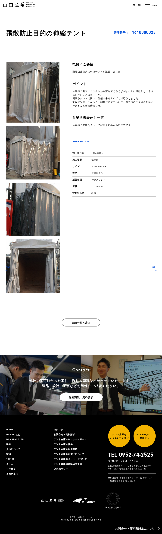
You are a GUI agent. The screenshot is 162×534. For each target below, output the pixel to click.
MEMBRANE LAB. (15, 439)
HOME (9, 429)
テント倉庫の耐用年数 (66, 449)
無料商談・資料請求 (81, 397)
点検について (13, 449)
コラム (9, 464)
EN (139, 5)
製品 (8, 444)
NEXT (154, 267)
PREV (8, 267)
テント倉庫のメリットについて (70, 459)
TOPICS (10, 459)
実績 (8, 454)
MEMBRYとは (13, 434)
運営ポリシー (61, 469)
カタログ (58, 429)
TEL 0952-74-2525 (130, 454)
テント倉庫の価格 (63, 444)
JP (134, 5)
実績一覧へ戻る (81, 322)
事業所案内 (12, 474)
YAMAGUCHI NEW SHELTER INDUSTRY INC (81, 520)
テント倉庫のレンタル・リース (70, 439)
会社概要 (11, 469)
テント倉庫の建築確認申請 (68, 464)
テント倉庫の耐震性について (69, 454)
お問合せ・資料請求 (64, 434)
